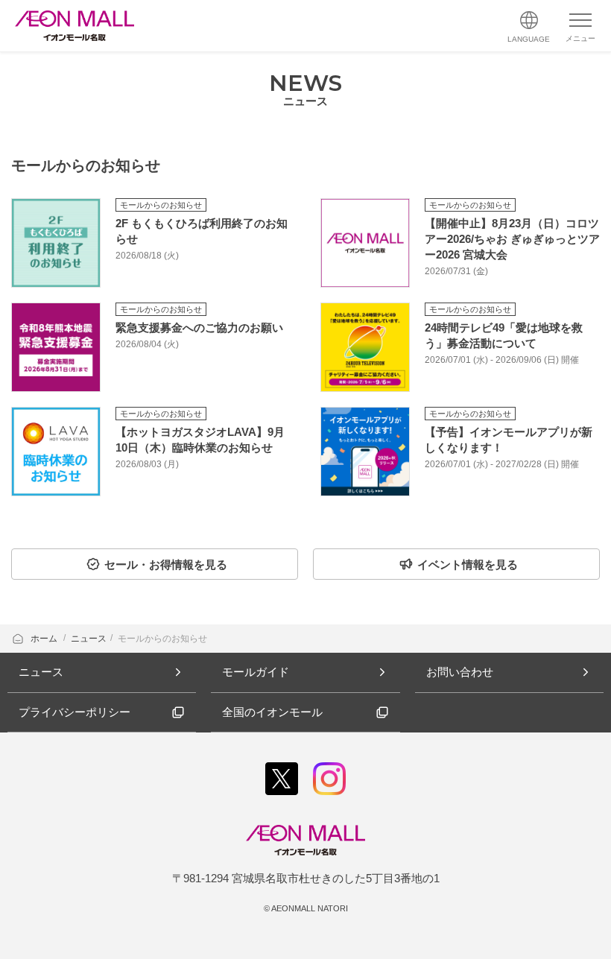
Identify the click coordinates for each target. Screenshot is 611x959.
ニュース (89, 638)
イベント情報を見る (467, 564)
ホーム (45, 638)
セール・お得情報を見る (165, 564)
